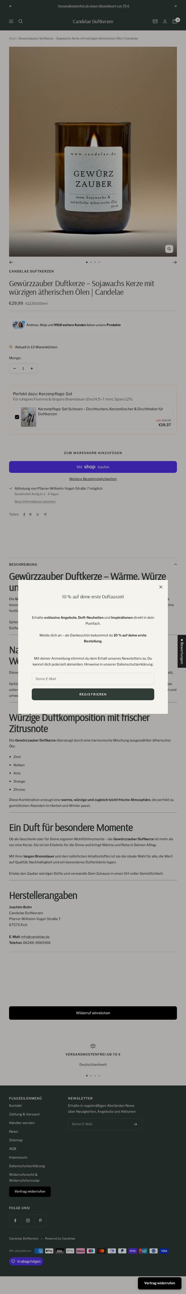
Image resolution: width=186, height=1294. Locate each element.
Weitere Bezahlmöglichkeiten (93, 479)
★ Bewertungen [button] (182, 651)
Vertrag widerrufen (159, 1283)
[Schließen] (160, 587)
